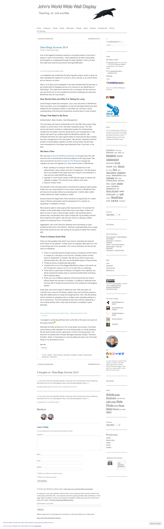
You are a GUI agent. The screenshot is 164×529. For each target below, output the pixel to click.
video (117, 194)
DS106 (112, 28)
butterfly (120, 155)
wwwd (50, 355)
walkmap (108, 198)
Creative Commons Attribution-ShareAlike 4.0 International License (113, 287)
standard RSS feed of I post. (115, 72)
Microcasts (70, 28)
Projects (78, 28)
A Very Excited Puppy (45, 71)
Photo (109, 405)
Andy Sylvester (110, 246)
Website (39, 467)
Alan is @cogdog (110, 237)
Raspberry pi (111, 188)
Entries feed (109, 265)
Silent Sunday (112, 191)
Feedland (108, 447)
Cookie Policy (37, 526)
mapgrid (113, 183)
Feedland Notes (113, 435)
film (107, 170)
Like (108, 401)
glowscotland (88, 355)
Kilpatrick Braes (111, 180)
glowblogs (74, 355)
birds (123, 152)
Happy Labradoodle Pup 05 (46, 313)
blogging (60, 355)
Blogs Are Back (110, 440)
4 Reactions (53, 357)
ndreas (108, 244)
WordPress (45, 357)
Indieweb (110, 177)
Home (39, 28)
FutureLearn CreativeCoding (45, 38)
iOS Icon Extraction (117, 319)
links (108, 183)
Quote (116, 405)
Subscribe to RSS (113, 62)
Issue (124, 398)
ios (116, 178)
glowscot (80, 355)
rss (118, 188)
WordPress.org (110, 270)
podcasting (115, 186)
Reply (109, 408)
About (86, 28)
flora (115, 169)
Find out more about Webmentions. (61, 500)
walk (121, 194)
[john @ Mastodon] (123, 353)
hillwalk (124, 175)
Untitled (108, 438)
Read (121, 405)
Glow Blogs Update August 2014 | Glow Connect (49, 387)
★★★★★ (122, 201)
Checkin (118, 398)
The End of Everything (118, 244)
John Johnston (110, 224)
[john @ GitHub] (107, 353)
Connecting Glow (41, 402)
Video (124, 409)
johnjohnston (109, 241)
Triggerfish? (115, 324)
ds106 (117, 162)
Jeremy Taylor (57, 313)
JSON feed (109, 76)
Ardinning (109, 152)
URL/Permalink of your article (45, 503)
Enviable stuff (102, 28)
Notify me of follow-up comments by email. (50, 473)
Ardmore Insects (119, 250)
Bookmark (111, 397)
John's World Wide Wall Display (67, 6)
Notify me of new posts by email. (48, 477)
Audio (117, 394)
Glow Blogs (66, 355)
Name (39, 454)
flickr (110, 170)
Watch (109, 411)
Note (120, 401)
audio (115, 152)
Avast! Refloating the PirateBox (117, 308)
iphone (120, 178)
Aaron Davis (118, 150)
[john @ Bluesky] (120, 353)
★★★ (108, 201)
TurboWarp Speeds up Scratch (118, 314)
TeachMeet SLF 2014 (94, 38)
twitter (121, 191)
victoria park (110, 194)
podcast (108, 186)
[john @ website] (107, 357)
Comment (40, 434)
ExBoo (115, 167)
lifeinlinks (121, 180)
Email (39, 460)
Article (110, 394)
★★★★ (114, 200)
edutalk (109, 166)
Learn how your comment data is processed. (78, 489)
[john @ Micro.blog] (110, 353)
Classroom (47, 28)
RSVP (120, 409)
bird (119, 152)
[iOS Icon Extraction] (116, 317)
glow (119, 170)
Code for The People (71, 161)
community (110, 163)
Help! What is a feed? (112, 59)
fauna (121, 166)
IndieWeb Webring (113, 41)
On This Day (41, 31)
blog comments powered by (49, 518)
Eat (121, 398)
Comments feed (110, 268)
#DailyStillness (110, 150)
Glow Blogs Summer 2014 (54, 47)
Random (93, 28)
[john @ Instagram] (113, 353)
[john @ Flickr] (117, 353)
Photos (55, 28)
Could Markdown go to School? (118, 303)
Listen (113, 401)
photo (120, 183)
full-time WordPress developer (63, 156)
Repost (116, 409)
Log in (108, 263)
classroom (112, 159)
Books (62, 28)
